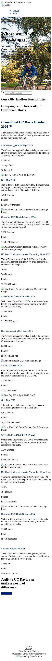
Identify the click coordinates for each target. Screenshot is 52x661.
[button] (6, 5)
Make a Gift (6, 593)
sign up (16, 10)
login (15, 13)
